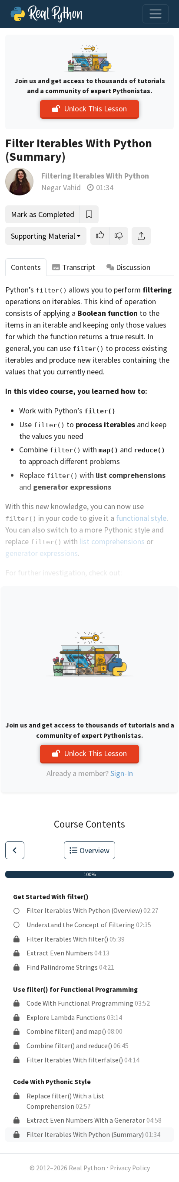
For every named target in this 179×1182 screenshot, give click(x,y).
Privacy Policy (130, 1168)
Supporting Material (43, 236)
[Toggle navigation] (156, 13)
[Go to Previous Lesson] (14, 850)
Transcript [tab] (78, 267)
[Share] (141, 236)
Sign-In (121, 773)
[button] (99, 236)
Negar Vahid (61, 187)
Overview (94, 850)
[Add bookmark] (89, 214)
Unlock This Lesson (95, 109)
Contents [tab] (26, 267)
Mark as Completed (42, 214)
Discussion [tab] (133, 267)
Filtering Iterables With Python (95, 176)
